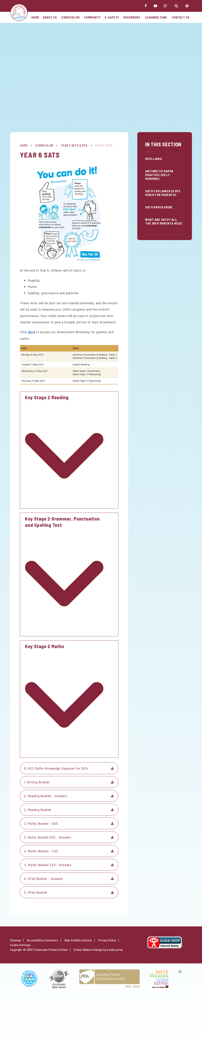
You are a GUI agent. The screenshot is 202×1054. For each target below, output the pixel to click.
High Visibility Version (78, 940)
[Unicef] (29, 978)
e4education (115, 949)
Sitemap (15, 940)
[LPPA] (109, 978)
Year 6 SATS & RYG (74, 145)
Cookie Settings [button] (20, 945)
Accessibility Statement (42, 940)
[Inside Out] (159, 978)
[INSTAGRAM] (165, 6)
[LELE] (180, 978)
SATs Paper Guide (159, 207)
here (31, 332)
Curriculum (44, 145)
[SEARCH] (176, 6)
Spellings (153, 159)
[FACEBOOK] (146, 6)
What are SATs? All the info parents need (163, 221)
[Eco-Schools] (58, 978)
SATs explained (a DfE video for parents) (163, 193)
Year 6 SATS (104, 145)
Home (24, 145)
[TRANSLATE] (187, 6)
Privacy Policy (107, 940)
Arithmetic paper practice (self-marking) (159, 174)
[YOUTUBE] (155, 6)
